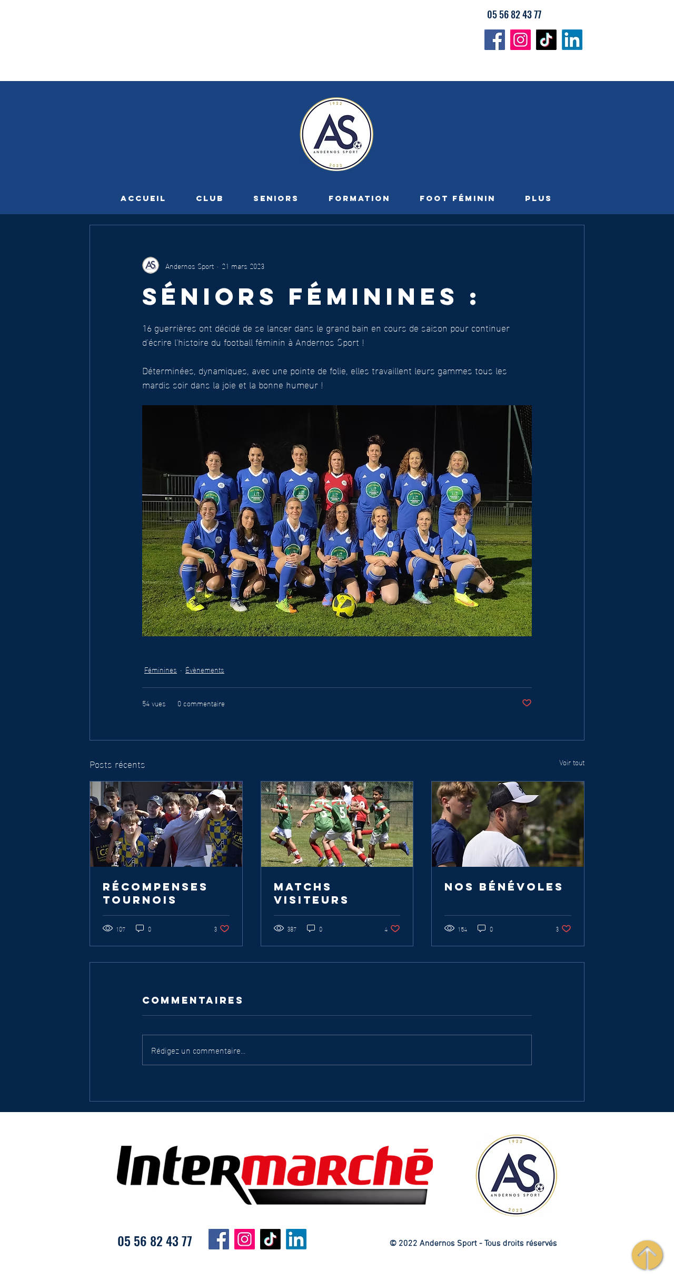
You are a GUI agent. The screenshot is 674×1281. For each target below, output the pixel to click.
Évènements (204, 669)
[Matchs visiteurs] (337, 824)
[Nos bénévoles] (508, 824)
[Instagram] (520, 39)
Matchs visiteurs (312, 893)
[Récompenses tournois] (166, 824)
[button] (210, 198)
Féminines (160, 669)
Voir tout (571, 762)
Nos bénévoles (504, 886)
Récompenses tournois (156, 893)
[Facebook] (494, 39)
